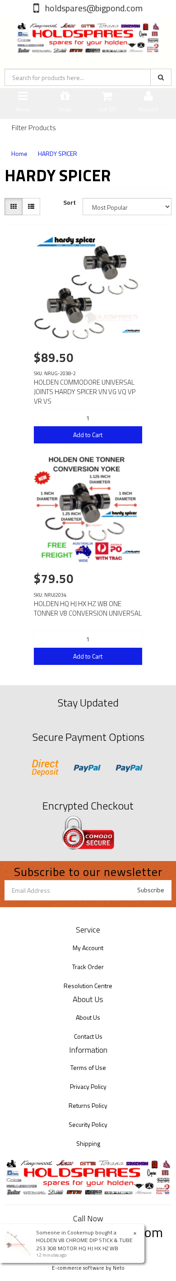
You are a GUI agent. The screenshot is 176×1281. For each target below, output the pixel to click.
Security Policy (88, 1124)
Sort (69, 202)
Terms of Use (88, 1067)
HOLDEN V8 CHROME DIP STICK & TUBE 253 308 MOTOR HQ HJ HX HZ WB (84, 1244)
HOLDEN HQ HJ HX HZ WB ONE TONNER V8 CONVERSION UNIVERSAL (88, 608)
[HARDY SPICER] (131, 331)
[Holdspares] (88, 33)
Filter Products (34, 128)
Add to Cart (87, 434)
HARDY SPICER (57, 153)
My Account (88, 947)
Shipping (88, 1143)
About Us (88, 1017)
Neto (119, 1268)
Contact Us (88, 1036)
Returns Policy (88, 1105)
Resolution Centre (88, 985)
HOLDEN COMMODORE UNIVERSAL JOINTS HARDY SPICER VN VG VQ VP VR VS (84, 391)
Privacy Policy (88, 1086)
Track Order (88, 966)
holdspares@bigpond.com (93, 8)
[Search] (160, 77)
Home (19, 153)
